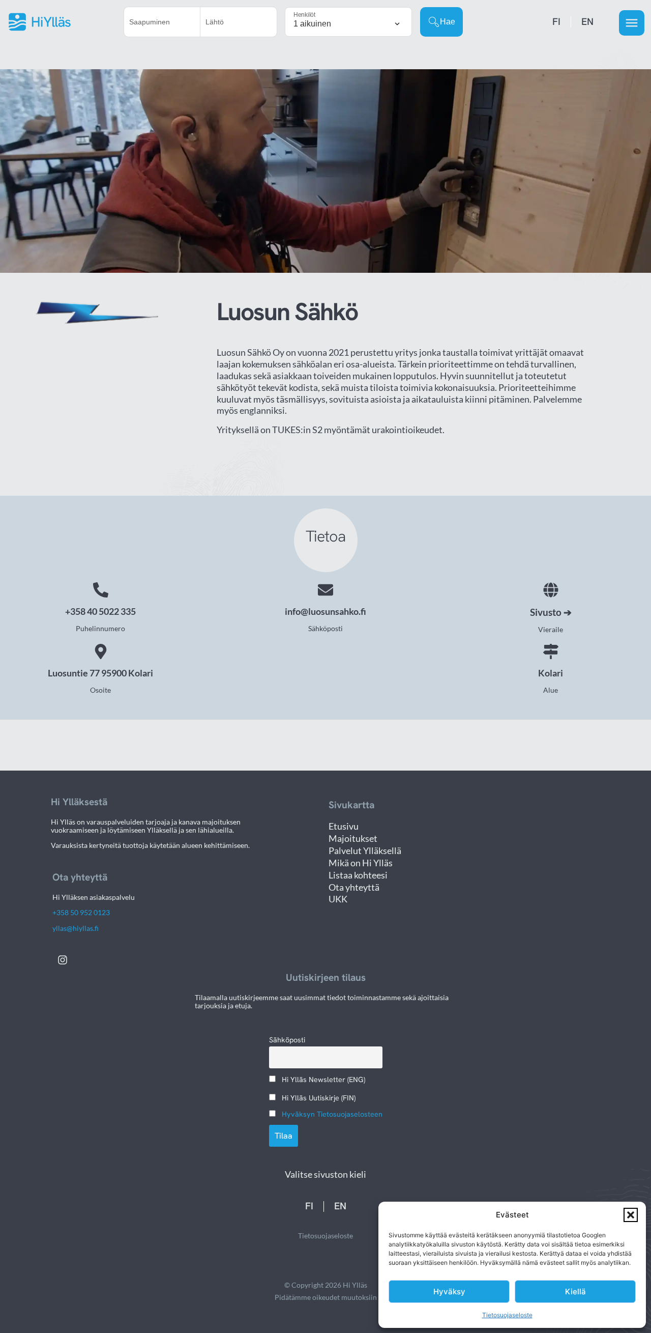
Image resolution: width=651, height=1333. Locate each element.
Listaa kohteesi (358, 875)
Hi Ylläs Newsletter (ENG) (322, 1079)
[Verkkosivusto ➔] (550, 590)
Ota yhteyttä (354, 887)
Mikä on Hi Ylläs (361, 863)
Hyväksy (449, 1291)
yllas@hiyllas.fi (75, 928)
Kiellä (575, 1291)
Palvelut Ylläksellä (365, 850)
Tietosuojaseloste (507, 1315)
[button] (631, 1215)
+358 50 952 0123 (81, 912)
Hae (447, 21)
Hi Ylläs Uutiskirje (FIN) (318, 1097)
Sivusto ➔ (551, 612)
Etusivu (344, 826)
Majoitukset (353, 838)
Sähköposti (287, 1039)
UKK (338, 899)
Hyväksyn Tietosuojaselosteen (332, 1114)
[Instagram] (62, 960)
